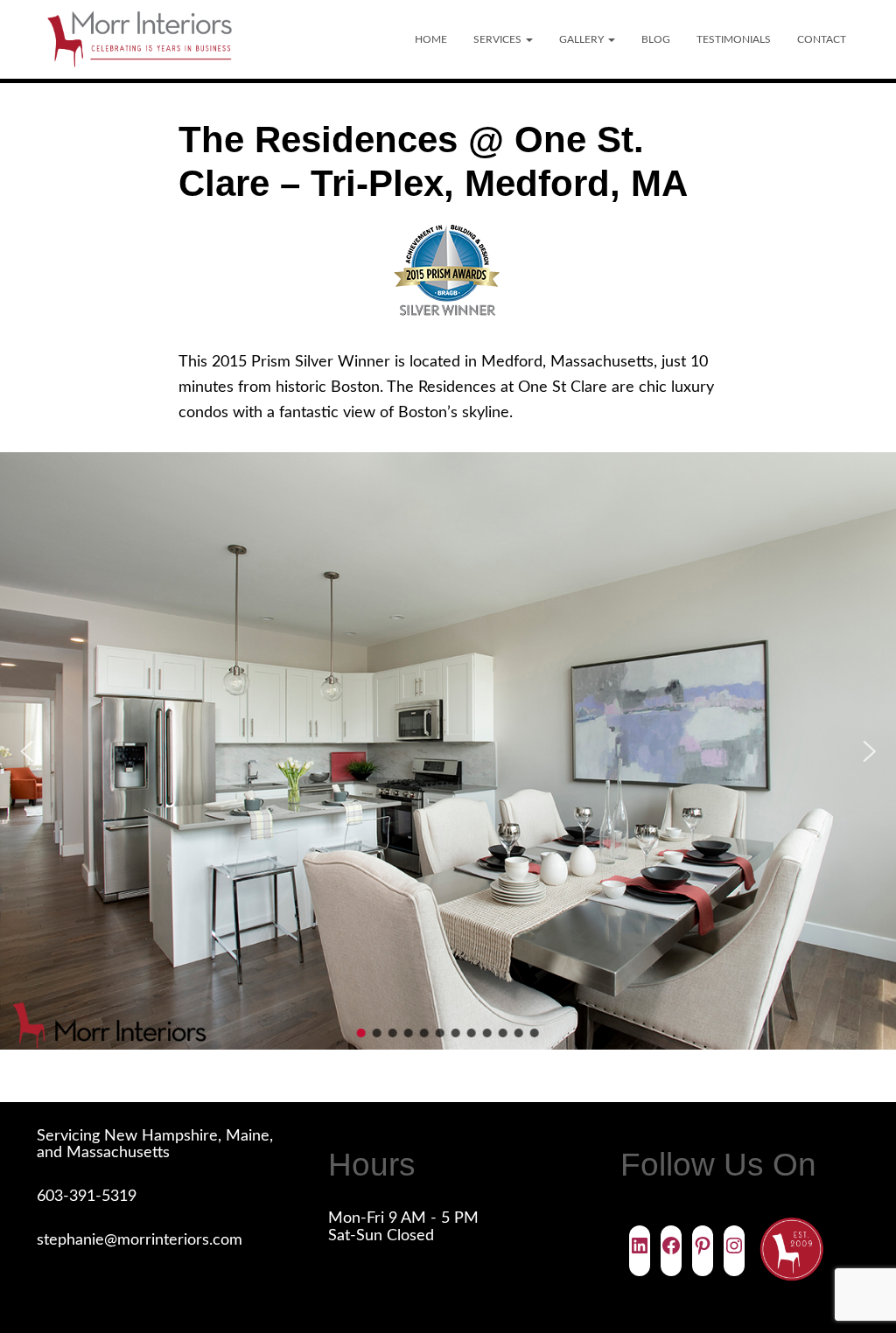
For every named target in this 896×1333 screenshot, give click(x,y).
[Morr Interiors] (140, 39)
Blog (655, 39)
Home (431, 39)
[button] (528, 39)
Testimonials (733, 39)
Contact (821, 39)
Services (498, 39)
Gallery (582, 39)
